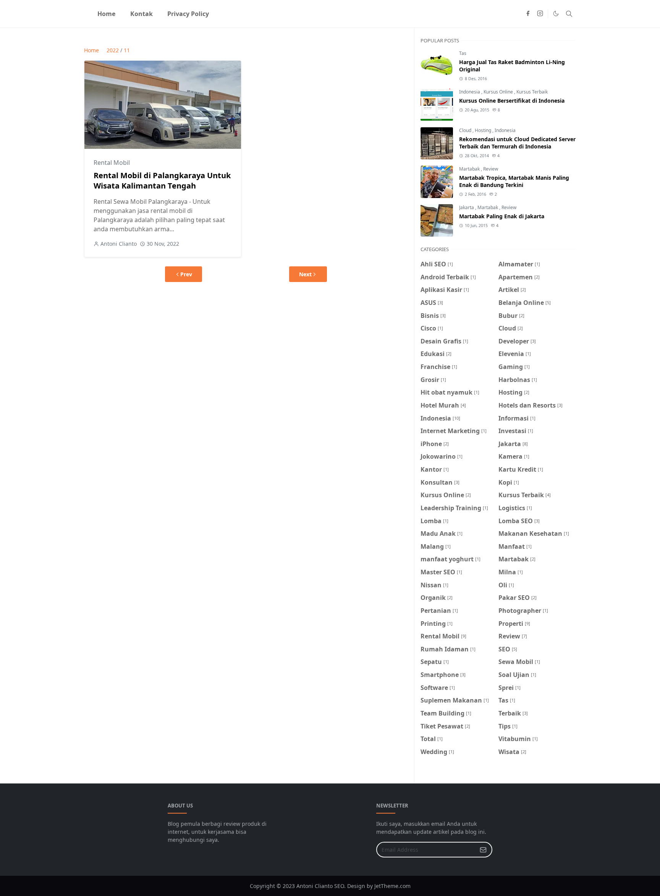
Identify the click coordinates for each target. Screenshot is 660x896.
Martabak (470, 169)
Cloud (465, 130)
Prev (186, 274)
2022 (113, 50)
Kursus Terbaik (532, 92)
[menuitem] (106, 13)
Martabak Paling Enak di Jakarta (501, 216)
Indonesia (470, 92)
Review (490, 169)
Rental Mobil (112, 162)
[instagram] (540, 13)
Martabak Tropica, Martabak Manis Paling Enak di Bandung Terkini (514, 181)
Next (305, 274)
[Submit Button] (483, 850)
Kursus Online (499, 92)
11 (127, 50)
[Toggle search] (569, 14)
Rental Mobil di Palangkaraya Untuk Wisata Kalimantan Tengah (162, 180)
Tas (462, 53)
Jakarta (467, 207)
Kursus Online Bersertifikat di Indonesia (512, 100)
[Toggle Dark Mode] (556, 13)
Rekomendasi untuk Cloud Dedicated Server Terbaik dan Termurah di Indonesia (517, 142)
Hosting (483, 130)
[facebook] (528, 13)
